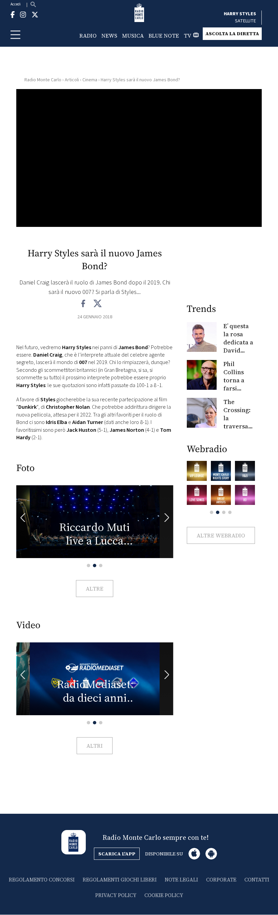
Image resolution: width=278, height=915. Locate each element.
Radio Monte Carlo (42, 80)
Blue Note (163, 35)
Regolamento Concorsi (42, 879)
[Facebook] (84, 304)
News (109, 35)
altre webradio (221, 535)
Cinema (89, 80)
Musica (133, 35)
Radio (88, 35)
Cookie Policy (163, 895)
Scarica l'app (116, 853)
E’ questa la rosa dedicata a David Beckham (238, 342)
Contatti (256, 879)
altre (94, 588)
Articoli (72, 80)
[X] (97, 304)
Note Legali (181, 879)
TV (187, 35)
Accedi (16, 4)
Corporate (221, 879)
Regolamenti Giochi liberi (120, 879)
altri (94, 745)
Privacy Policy (115, 895)
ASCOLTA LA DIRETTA (232, 33)
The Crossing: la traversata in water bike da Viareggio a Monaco (238, 430)
